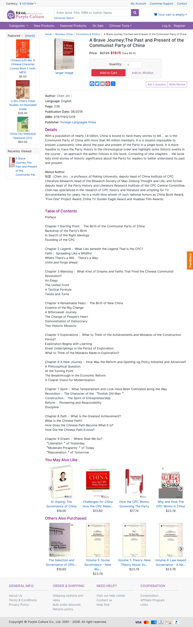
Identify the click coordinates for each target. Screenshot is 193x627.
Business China (64, 34)
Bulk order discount (67, 604)
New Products (44, 26)
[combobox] (92, 12)
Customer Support (161, 3)
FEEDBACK (189, 260)
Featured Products (73, 26)
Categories (17, 26)
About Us (15, 595)
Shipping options (65, 595)
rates (56, 600)
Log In (166, 26)
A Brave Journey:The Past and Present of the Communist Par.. (26, 166)
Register (179, 26)
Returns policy (63, 609)
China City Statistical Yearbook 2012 (23, 135)
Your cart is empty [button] (171, 14)
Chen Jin (63, 96)
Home (48, 34)
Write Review (177, 84)
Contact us (104, 600)
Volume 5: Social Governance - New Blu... (97, 564)
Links (144, 604)
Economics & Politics (88, 34)
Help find (103, 604)
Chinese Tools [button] (119, 26)
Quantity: (115, 64)
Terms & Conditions (23, 600)
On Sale (97, 26)
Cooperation (149, 595)
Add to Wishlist (142, 73)
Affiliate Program (152, 600)
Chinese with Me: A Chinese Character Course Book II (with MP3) (23, 66)
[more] (29, 36)
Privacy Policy (19, 604)
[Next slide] (181, 488)
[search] (135, 12)
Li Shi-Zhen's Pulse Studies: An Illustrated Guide (23, 105)
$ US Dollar (27, 3)
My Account (138, 3)
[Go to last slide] (51, 488)
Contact (182, 3)
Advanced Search (64, 18)
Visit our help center (110, 595)
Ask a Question (157, 84)
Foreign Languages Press (78, 122)
